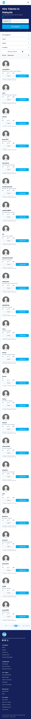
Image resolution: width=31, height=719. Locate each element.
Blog (3, 693)
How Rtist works (7, 17)
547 (23, 625)
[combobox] (6, 21)
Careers (4, 649)
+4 (15, 243)
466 (19, 625)
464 (13, 625)
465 (16, 625)
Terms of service (5, 716)
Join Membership (6, 674)
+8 (16, 78)
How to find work (6, 684)
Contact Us (5, 652)
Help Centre (5, 691)
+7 (15, 172)
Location (4, 47)
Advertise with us (6, 669)
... (10, 625)
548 (26, 625)
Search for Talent (6, 702)
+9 (15, 102)
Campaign (4, 682)
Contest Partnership (7, 657)
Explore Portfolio (6, 704)
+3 (15, 338)
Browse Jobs (5, 677)
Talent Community (7, 679)
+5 (16, 595)
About (3, 647)
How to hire (5, 709)
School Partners (6, 666)
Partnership (5, 664)
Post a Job (5, 699)
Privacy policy (13, 716)
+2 (15, 361)
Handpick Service (6, 707)
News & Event (5, 654)
